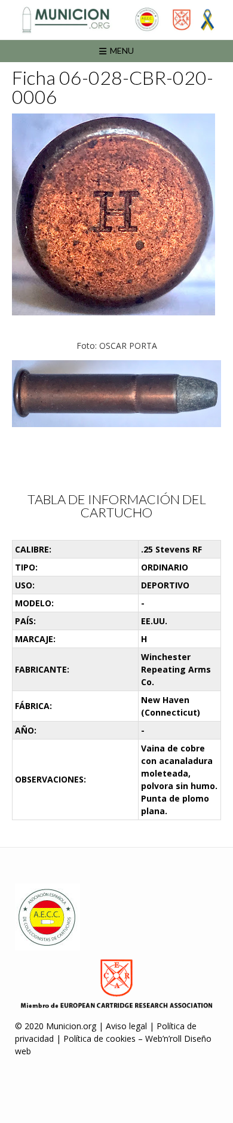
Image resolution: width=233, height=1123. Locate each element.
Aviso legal (126, 1026)
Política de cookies (99, 1038)
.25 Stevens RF (171, 549)
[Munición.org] (116, 19)
